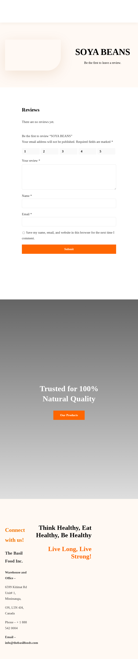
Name (27, 196)
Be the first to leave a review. (102, 63)
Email (27, 214)
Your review (31, 160)
